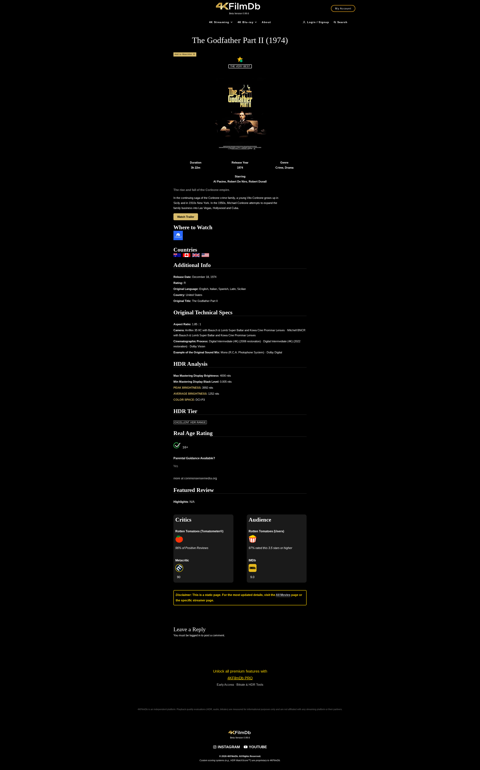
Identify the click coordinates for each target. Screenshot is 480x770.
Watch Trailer (185, 216)
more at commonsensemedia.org (195, 478)
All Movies (283, 595)
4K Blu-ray (246, 22)
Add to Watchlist (184, 54)
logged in (195, 635)
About (266, 22)
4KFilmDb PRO (240, 678)
